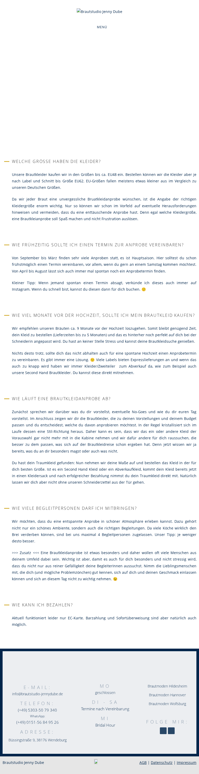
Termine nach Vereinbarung (105, 708)
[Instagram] (163, 730)
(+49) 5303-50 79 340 (37, 710)
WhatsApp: (37, 716)
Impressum (186, 762)
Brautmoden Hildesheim (167, 686)
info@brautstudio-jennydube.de (37, 693)
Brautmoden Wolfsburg (167, 703)
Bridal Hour (105, 725)
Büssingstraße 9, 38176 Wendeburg (38, 739)
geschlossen (105, 692)
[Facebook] (171, 730)
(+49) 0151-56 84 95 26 (37, 722)
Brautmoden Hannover (167, 694)
